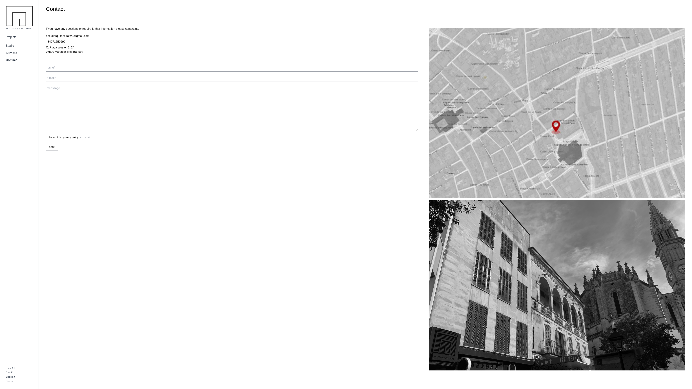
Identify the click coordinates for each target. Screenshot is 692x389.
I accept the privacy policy (69, 137)
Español (10, 368)
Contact (11, 60)
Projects (11, 37)
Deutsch (10, 381)
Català (9, 372)
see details (85, 137)
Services (11, 52)
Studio (10, 45)
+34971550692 (55, 41)
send (52, 146)
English (10, 376)
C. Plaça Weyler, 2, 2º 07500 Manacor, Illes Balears (64, 49)
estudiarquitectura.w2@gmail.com (67, 35)
